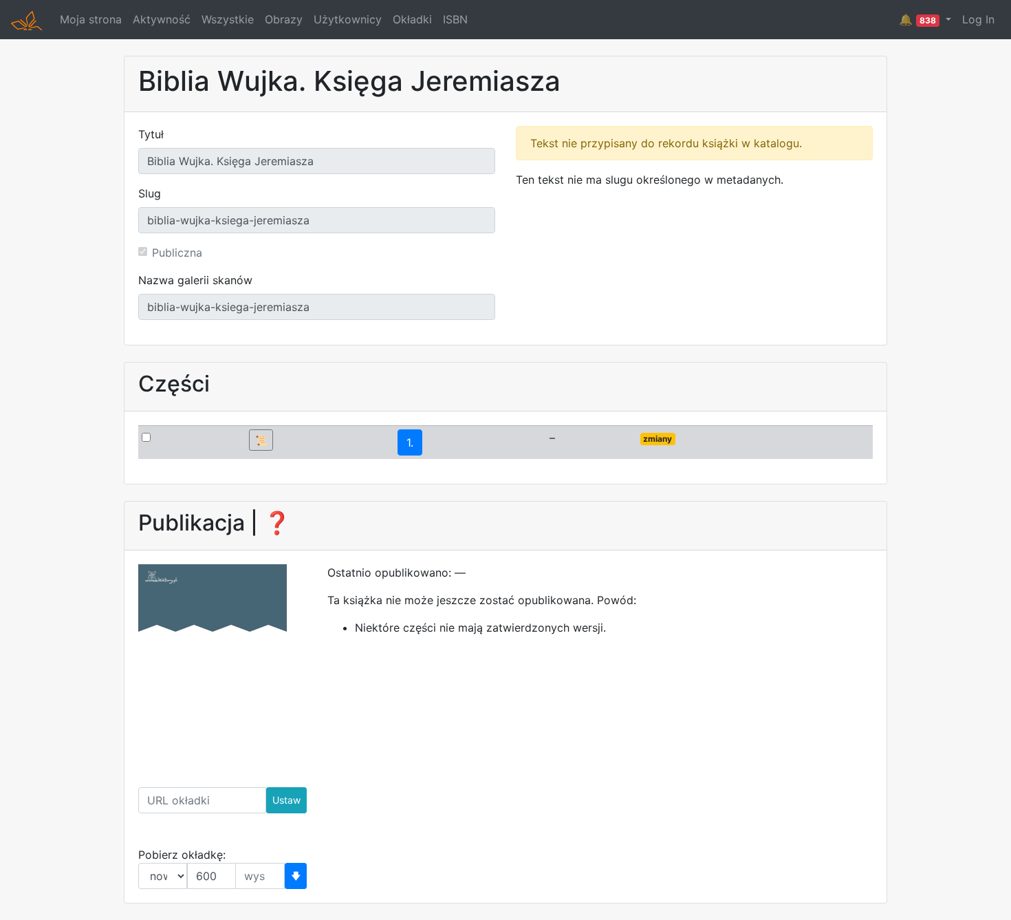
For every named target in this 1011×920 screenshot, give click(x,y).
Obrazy (284, 19)
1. (409, 442)
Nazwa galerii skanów (195, 280)
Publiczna (177, 252)
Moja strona (91, 19)
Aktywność (162, 19)
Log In (978, 19)
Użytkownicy (348, 19)
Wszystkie (228, 19)
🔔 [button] (917, 19)
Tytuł (151, 134)
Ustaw (286, 800)
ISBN (455, 19)
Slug (149, 193)
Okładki (412, 19)
